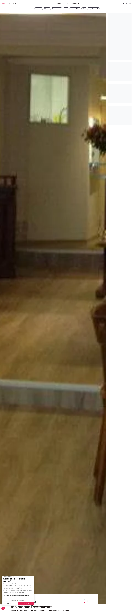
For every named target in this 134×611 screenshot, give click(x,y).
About (59, 3)
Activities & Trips (75, 9)
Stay (66, 3)
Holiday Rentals (56, 9)
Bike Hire (46, 9)
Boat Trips (38, 9)
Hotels (66, 9)
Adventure (75, 3)
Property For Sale (93, 9)
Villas (84, 9)
